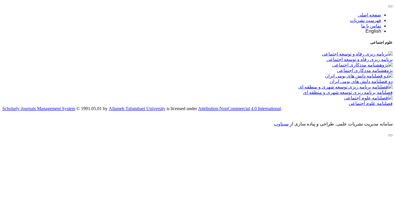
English (373, 31)
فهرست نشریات (365, 20)
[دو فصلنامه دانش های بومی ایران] (359, 75)
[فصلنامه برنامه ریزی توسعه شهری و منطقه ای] (345, 86)
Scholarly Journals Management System (38, 108)
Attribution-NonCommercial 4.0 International (239, 108)
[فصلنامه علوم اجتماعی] (368, 97)
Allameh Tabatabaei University (137, 108)
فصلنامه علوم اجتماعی (371, 103)
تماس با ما (371, 25)
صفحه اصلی (369, 14)
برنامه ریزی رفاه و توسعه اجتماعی (359, 59)
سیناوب (281, 123)
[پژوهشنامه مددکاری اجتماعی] (362, 64)
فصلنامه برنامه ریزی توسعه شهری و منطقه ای (348, 92)
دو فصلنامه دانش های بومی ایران (361, 81)
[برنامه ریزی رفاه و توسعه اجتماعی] (357, 53)
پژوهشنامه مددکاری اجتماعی (365, 70)
